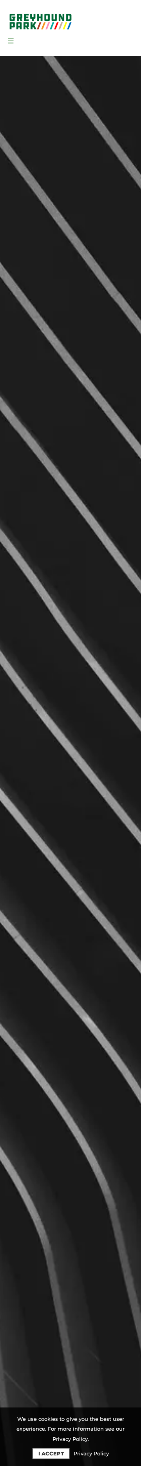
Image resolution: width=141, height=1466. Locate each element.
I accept (51, 1453)
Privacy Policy (91, 1453)
